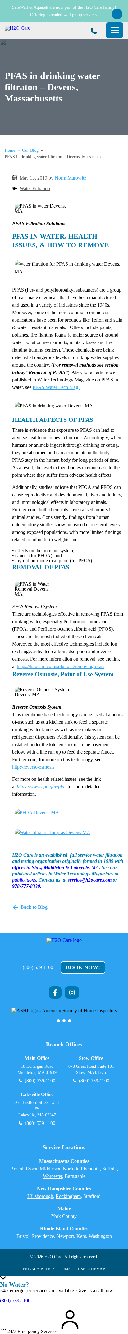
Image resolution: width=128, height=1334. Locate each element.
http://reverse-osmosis (33, 767)
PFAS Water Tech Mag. (56, 387)
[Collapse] (3, 1278)
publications (24, 880)
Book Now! (83, 967)
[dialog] (64, 1292)
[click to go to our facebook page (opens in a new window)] (55, 992)
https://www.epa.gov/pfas (41, 786)
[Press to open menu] (114, 30)
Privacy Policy (39, 1269)
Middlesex (50, 1168)
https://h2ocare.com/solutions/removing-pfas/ (60, 666)
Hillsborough (40, 1196)
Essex (31, 1168)
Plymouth (90, 1168)
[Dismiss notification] (117, 14)
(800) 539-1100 (38, 967)
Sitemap (96, 1269)
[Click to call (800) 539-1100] (93, 30)
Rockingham (68, 1196)
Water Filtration (35, 188)
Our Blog (30, 150)
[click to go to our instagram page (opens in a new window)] (72, 992)
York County (64, 1216)
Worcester (52, 1176)
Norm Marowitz (70, 177)
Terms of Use (71, 1269)
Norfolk (70, 1168)
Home (10, 150)
